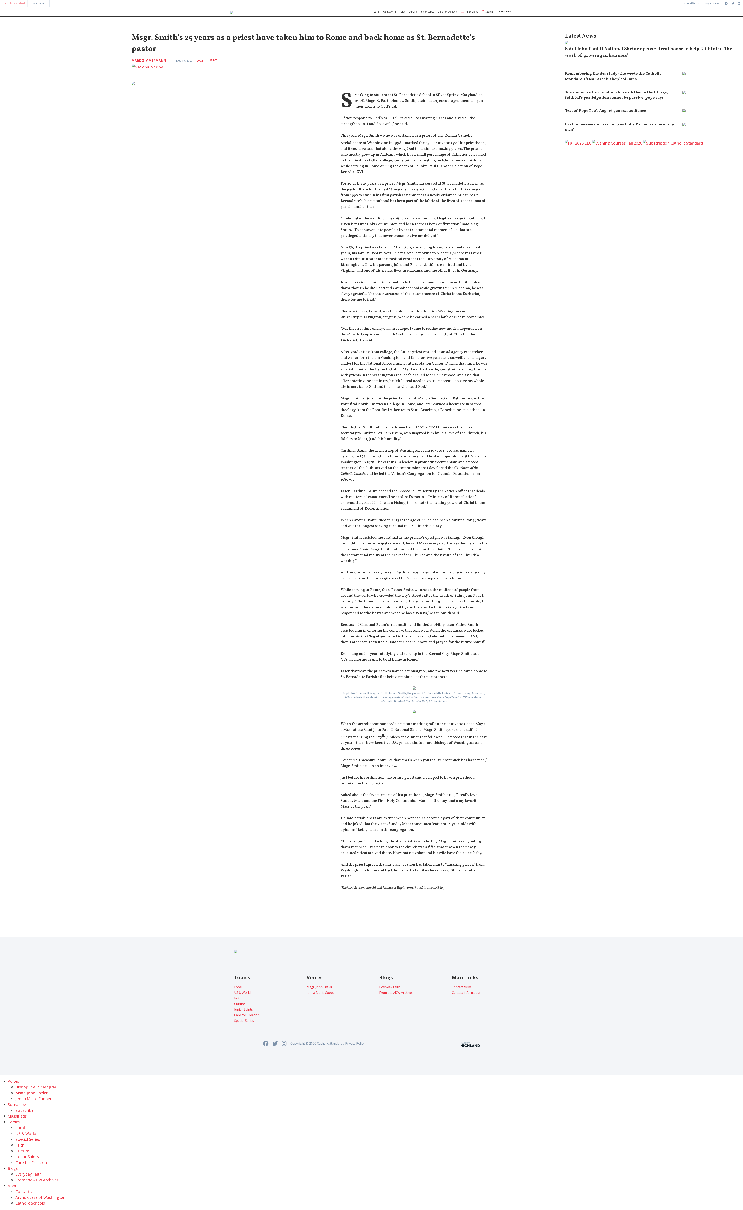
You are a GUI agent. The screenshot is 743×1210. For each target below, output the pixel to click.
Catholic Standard (14, 3)
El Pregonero (38, 3)
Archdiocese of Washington (40, 1197)
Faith (402, 11)
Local (376, 11)
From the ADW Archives (396, 992)
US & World (389, 11)
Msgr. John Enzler (319, 987)
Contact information (466, 992)
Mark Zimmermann (149, 60)
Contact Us (25, 1191)
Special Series (244, 1020)
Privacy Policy (355, 1043)
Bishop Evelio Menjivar (35, 1087)
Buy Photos (711, 3)
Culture (413, 11)
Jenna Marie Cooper (321, 992)
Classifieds (17, 1116)
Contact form (461, 987)
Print (213, 60)
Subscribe (505, 11)
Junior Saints (427, 11)
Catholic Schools (30, 1203)
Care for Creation (447, 11)
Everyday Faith (389, 987)
